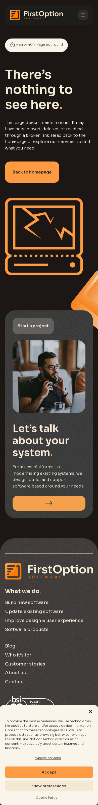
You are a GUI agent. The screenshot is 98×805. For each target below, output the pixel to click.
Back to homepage (32, 172)
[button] (90, 711)
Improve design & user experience (44, 620)
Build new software (26, 602)
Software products (26, 629)
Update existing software (34, 611)
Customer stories (25, 664)
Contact (14, 681)
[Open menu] (83, 15)
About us (15, 673)
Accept (49, 772)
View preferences (49, 786)
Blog (10, 646)
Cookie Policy (46, 798)
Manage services (48, 758)
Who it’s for (18, 655)
